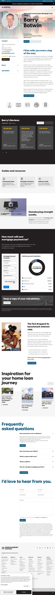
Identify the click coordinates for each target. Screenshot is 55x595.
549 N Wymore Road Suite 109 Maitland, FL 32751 (8, 46)
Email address (23, 494)
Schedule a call (5, 59)
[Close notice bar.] (53, 4)
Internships (39, 565)
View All (50, 383)
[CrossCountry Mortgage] (6, 7)
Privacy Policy (37, 517)
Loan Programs (22, 566)
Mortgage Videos (32, 568)
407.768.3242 (6, 51)
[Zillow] (50, 547)
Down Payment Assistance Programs (4, 572)
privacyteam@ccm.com (45, 534)
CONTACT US (22, 520)
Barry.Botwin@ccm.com (8, 53)
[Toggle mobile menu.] (52, 7)
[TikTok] (52, 547)
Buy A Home (4, 557)
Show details (26, 586)
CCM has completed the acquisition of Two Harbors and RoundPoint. (27, 3)
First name (22, 489)
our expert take (45, 357)
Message (22, 500)
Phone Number (41, 494)
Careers (39, 561)
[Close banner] (31, 573)
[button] (10, 41)
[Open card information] (52, 592)
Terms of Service (43, 517)
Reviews (13, 56)
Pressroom (39, 568)
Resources (31, 557)
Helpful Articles (31, 561)
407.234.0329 (8, 49)
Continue (24, 592)
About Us (40, 557)
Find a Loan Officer (41, 571)
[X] (42, 547)
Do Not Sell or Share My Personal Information (8, 592)
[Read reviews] (5, 56)
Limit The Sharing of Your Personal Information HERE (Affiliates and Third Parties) (49, 563)
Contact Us (39, 570)
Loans (21, 557)
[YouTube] (47, 547)
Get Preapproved (23, 472)
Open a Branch (40, 567)
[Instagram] (45, 547)
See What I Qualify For (35, 41)
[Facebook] (37, 547)
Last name (40, 489)
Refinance (13, 557)
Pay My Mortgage (32, 569)
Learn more (22, 445)
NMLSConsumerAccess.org (33, 571)
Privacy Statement (4, 584)
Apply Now (26, 41)
